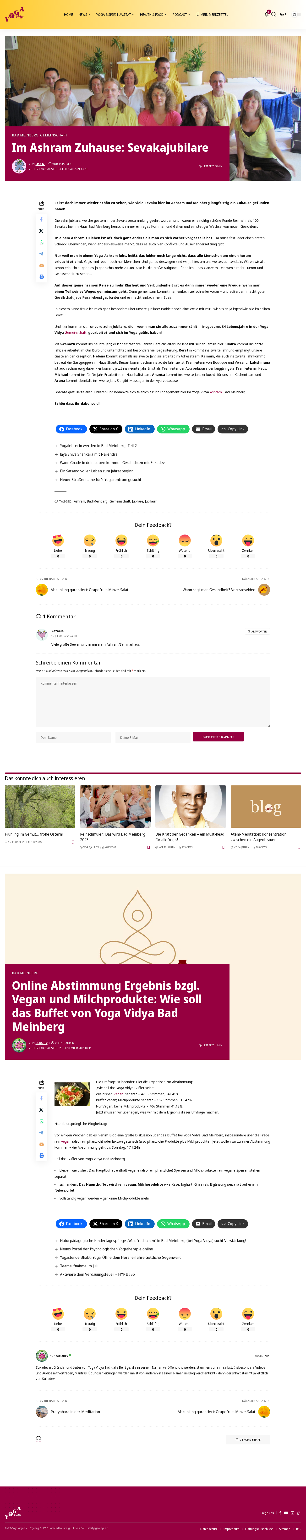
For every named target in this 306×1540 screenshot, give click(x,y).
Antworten (259, 631)
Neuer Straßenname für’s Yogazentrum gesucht (100, 479)
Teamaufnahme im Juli (79, 1266)
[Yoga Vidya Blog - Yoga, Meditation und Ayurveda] (14, 14)
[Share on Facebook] (41, 219)
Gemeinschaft (53, 135)
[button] (273, 14)
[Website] (267, 1356)
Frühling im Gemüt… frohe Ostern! (34, 834)
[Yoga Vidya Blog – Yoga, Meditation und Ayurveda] (13, 1513)
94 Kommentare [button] (250, 1439)
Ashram (216, 391)
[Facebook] (280, 1513)
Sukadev (42, 1043)
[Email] (41, 265)
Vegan (119, 1094)
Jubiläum (151, 501)
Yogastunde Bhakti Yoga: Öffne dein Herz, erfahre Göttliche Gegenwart (120, 1257)
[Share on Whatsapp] (41, 242)
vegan (66, 1141)
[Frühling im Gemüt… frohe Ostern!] (40, 806)
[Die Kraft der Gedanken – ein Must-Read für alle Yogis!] (190, 806)
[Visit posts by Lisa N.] (19, 166)
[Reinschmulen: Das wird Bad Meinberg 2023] (115, 806)
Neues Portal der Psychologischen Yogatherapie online (106, 1249)
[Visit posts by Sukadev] (19, 1045)
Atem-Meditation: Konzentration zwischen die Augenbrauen (258, 837)
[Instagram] (292, 1513)
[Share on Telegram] (41, 253)
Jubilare (137, 501)
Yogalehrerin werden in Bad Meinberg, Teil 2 (98, 445)
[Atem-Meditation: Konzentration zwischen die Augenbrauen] (266, 806)
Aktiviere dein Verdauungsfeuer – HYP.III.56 (97, 1274)
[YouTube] (286, 1513)
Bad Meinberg (25, 135)
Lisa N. (40, 164)
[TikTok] (298, 1513)
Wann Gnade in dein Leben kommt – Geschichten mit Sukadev (112, 462)
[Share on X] (41, 231)
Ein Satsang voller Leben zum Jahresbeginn (96, 471)
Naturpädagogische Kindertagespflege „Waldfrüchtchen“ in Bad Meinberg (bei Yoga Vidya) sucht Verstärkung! (153, 1240)
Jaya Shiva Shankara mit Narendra (88, 454)
